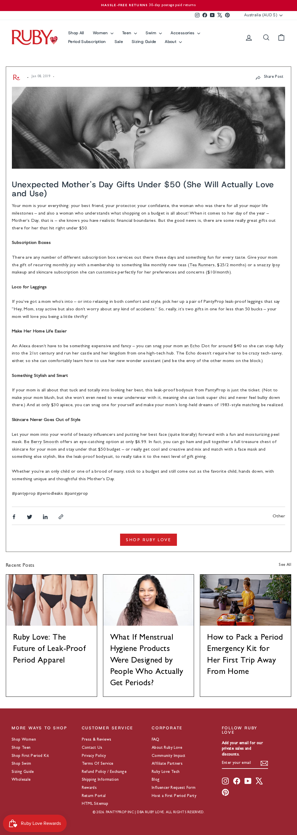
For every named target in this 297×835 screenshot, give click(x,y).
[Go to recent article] (51, 600)
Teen (127, 32)
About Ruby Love (167, 748)
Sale (119, 41)
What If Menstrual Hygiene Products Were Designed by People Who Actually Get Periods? (146, 661)
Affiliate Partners (167, 764)
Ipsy (276, 265)
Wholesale (21, 780)
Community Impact (168, 756)
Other (279, 516)
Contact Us (92, 748)
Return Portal (94, 796)
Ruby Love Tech (166, 772)
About (171, 41)
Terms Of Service (97, 764)
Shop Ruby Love (148, 540)
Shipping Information (100, 780)
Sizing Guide (144, 41)
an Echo (191, 346)
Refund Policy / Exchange (104, 772)
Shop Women (24, 740)
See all (285, 565)
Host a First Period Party (174, 796)
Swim (152, 32)
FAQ (155, 740)
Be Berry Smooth (41, 442)
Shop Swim (21, 764)
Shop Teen (21, 748)
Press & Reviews (96, 740)
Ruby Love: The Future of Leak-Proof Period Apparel (49, 649)
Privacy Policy (94, 756)
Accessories (183, 32)
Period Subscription (87, 41)
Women (101, 32)
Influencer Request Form (173, 788)
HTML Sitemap (95, 804)
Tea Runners (202, 265)
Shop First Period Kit (30, 756)
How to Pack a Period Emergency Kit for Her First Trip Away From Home (245, 655)
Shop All (76, 32)
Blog (156, 780)
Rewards (89, 788)
